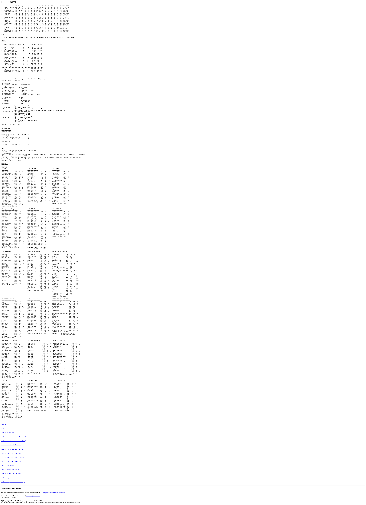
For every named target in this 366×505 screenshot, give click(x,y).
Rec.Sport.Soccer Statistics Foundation (53, 492)
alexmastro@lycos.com (33, 496)
